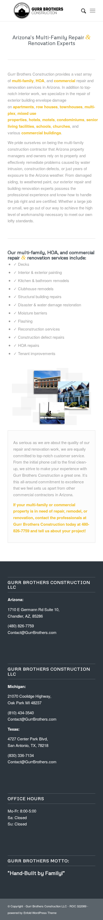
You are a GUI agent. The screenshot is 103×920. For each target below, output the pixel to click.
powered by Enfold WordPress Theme (32, 913)
